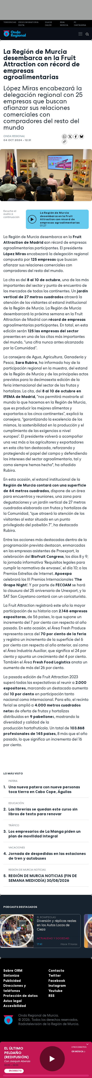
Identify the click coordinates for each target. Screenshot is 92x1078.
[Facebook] (76, 136)
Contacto (56, 970)
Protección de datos (20, 995)
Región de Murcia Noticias (27, 870)
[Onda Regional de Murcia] (14, 33)
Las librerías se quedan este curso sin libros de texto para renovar (42, 811)
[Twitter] (70, 136)
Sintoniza (11, 975)
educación (16, 803)
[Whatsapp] (64, 136)
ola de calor (48, 23)
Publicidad (12, 980)
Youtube (55, 991)
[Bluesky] (81, 136)
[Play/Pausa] (52, 1058)
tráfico (13, 825)
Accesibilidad (14, 1006)
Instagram (57, 985)
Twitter (54, 975)
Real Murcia (64, 23)
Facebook (56, 980)
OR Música (77, 1051)
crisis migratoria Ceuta (28, 23)
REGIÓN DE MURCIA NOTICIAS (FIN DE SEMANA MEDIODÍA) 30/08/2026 (42, 878)
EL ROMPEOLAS (46, 917)
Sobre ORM (12, 970)
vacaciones (16, 847)
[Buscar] (86, 33)
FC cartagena (80, 23)
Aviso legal (12, 1001)
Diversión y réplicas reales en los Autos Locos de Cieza (56, 925)
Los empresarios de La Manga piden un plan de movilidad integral (44, 833)
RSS (51, 995)
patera (12, 781)
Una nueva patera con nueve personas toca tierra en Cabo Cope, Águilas (44, 789)
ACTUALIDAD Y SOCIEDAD (53, 938)
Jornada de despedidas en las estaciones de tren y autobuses (47, 856)
